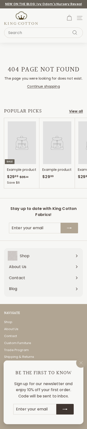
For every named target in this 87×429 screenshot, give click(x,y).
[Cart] (69, 18)
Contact (10, 336)
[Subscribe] (65, 409)
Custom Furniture (17, 343)
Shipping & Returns (19, 356)
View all (76, 111)
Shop (8, 322)
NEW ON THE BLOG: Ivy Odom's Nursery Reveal (43, 4)
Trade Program (16, 350)
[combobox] (43, 33)
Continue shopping (43, 86)
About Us (11, 329)
